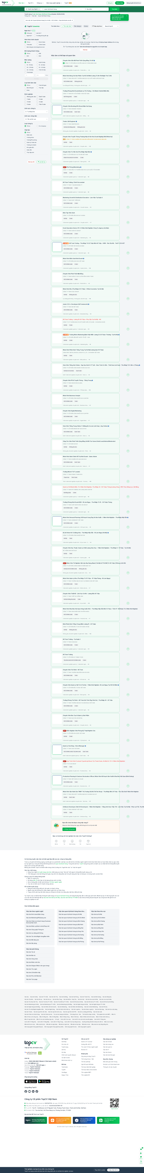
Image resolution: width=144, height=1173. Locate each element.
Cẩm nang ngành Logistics (84, 1026)
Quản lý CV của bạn (86, 1041)
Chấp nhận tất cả (113, 1170)
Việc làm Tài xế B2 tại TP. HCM (61, 1001)
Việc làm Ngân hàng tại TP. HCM (97, 1004)
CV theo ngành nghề (55, 882)
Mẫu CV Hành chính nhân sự (102, 1016)
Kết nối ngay (40, 1065)
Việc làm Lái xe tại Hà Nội (105, 999)
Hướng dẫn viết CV (86, 1044)
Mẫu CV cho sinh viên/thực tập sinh (44, 1019)
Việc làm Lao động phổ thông (34, 933)
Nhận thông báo (70, 829)
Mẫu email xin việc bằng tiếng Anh (100, 1024)
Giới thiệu (64, 1041)
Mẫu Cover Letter (108, 1021)
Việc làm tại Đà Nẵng (97, 938)
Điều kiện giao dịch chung (110, 1061)
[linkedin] (33, 1091)
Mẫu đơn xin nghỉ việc (64, 1024)
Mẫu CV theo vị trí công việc (31, 1016)
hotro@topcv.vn (33, 1063)
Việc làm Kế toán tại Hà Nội (76, 1001)
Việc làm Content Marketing (91, 1006)
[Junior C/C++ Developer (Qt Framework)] (57, 308)
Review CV (84, 1049)
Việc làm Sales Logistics (88, 1009)
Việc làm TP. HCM (43, 996)
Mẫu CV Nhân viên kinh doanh (87, 1016)
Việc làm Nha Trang (57, 999)
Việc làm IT (106, 1049)
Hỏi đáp (64, 1052)
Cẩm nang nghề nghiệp (53, 3)
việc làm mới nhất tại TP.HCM (69, 897)
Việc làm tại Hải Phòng (97, 941)
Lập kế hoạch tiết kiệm (87, 1064)
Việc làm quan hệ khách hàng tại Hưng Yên (71, 931)
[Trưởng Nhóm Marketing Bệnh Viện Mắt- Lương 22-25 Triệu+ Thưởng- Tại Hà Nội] (57, 338)
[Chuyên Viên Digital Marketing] (57, 414)
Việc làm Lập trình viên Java (55, 1011)
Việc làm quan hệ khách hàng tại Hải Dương (71, 934)
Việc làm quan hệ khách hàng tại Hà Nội (70, 914)
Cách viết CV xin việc (66, 1019)
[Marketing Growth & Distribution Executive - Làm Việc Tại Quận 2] (57, 201)
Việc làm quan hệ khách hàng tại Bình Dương (72, 921)
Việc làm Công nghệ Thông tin (35, 929)
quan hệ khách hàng (62, 863)
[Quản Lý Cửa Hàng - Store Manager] (57, 749)
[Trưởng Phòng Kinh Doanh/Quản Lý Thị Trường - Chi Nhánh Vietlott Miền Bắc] (57, 94)
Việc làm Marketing (62, 1006)
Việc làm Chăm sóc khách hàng (32, 1014)
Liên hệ (64, 1049)
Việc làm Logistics (75, 1009)
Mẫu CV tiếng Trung (64, 1016)
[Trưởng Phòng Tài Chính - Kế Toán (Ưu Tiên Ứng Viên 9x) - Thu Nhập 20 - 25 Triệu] (57, 704)
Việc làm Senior (107, 1052)
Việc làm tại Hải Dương (97, 934)
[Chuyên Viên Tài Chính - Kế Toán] (57, 673)
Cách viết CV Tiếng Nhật (43, 1021)
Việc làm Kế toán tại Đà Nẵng (107, 1001)
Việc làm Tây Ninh (28, 999)
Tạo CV (30, 3)
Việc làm (21, 3)
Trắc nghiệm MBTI (86, 1072)
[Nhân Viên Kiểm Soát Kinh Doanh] (57, 262)
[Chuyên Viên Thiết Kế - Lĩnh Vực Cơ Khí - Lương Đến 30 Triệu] (57, 597)
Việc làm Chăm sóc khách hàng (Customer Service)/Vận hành (38, 921)
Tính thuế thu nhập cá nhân (88, 1014)
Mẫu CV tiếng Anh (44, 1016)
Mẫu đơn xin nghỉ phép (51, 1024)
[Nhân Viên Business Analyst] (57, 399)
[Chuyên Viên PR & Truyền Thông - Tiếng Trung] (57, 384)
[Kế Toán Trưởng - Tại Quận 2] (57, 643)
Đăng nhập (119, 3)
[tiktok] (37, 1091)
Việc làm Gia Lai (47, 999)
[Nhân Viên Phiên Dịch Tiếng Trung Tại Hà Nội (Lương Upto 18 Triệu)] (57, 353)
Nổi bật (66, 243)
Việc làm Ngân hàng (50, 1009)
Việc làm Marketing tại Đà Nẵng (64, 1004)
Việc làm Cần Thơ (53, 996)
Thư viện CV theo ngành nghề (89, 1047)
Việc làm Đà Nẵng (63, 996)
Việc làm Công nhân (32, 959)
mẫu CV (35, 880)
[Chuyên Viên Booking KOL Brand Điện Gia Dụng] (57, 110)
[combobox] (36, 111)
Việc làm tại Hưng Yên (97, 931)
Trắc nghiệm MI (85, 1075)
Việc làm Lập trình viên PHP (69, 1011)
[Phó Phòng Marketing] (57, 170)
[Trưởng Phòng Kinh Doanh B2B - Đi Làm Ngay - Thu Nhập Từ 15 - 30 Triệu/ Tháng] (57, 506)
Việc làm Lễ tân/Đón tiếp (33, 972)
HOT (64, 167)
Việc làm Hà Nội (34, 996)
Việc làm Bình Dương (96, 996)
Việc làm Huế (81, 999)
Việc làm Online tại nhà (46, 1014)
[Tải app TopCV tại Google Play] (44, 1081)
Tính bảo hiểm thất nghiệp (88, 1067)
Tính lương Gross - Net (75, 1014)
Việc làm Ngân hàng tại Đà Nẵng (32, 1006)
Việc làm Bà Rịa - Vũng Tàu (69, 999)
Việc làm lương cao (108, 1044)
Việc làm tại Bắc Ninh (97, 924)
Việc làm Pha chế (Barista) (33, 976)
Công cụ (39, 3)
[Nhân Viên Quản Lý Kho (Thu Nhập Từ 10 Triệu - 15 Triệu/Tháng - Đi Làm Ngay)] (57, 582)
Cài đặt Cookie (66, 1057)
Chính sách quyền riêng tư (69, 1055)
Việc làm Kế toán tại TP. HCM (91, 1001)
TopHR (63, 1069)
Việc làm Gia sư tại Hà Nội (92, 999)
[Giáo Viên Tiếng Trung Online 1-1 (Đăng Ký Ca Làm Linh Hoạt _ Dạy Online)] (57, 429)
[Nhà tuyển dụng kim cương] (64, 63)
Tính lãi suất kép (85, 1061)
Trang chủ (27, 16)
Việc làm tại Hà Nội (96, 914)
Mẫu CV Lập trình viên (29, 1019)
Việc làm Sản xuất (97, 1011)
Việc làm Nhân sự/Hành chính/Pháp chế (37, 926)
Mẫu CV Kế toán (75, 1016)
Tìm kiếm (114, 9)
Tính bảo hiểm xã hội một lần (89, 1069)
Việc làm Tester (28, 1011)
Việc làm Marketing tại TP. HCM (47, 1004)
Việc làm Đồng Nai (106, 996)
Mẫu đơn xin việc (86, 1024)
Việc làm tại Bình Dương (98, 921)
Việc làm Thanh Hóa (85, 996)
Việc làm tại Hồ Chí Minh (98, 917)
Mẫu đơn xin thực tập (75, 1024)
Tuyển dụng (65, 1047)
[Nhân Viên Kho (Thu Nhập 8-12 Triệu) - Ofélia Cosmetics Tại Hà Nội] (57, 292)
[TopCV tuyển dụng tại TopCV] (40, 1044)
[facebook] (25, 1091)
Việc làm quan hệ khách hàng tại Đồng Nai (71, 928)
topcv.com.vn (114, 1108)
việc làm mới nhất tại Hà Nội (52, 897)
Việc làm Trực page (31, 979)
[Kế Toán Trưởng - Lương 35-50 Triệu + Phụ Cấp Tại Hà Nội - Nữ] (57, 323)
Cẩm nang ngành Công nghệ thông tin (33, 1026)
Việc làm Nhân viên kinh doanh (48, 1006)
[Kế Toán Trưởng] (57, 658)
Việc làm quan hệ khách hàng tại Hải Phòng (71, 941)
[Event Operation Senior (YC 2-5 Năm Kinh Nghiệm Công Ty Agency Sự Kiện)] (57, 231)
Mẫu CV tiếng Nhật (54, 1016)
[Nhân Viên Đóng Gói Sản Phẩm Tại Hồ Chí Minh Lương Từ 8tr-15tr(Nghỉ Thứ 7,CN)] (57, 79)
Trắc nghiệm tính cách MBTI (103, 1014)
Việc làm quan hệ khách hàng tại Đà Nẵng (71, 938)
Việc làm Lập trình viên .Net (40, 1011)
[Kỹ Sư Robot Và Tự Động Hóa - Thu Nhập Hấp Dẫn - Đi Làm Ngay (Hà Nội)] (57, 536)
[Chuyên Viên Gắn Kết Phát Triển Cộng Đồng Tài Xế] (57, 64)
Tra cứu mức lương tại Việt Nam (61, 1014)
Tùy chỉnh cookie (100, 1170)
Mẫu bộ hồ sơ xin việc (29, 1024)
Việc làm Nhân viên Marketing (75, 1006)
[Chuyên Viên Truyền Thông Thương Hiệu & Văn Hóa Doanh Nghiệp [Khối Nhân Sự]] (57, 140)
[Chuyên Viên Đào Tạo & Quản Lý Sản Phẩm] (57, 719)
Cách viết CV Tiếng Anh (100, 1019)
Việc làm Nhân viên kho (33, 962)
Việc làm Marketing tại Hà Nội (31, 1004)
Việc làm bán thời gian (109, 1055)
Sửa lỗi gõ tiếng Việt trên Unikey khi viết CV (92, 1021)
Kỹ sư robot (83, 542)
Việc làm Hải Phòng (73, 996)
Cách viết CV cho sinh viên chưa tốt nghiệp (82, 1019)
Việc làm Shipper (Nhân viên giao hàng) (37, 965)
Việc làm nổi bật (107, 1041)
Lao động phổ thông (68, 85)
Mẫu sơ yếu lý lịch (40, 1024)
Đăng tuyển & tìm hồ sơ (134, 3)
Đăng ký (110, 3)
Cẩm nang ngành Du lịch (70, 1026)
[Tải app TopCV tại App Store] (30, 1081)
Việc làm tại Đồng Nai (97, 928)
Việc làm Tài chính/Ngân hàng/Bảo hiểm (37, 936)
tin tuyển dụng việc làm (44, 872)
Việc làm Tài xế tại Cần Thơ (31, 1001)
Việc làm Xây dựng (31, 943)
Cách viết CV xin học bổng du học (72, 1021)
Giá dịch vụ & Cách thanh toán (111, 1064)
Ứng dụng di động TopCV (88, 1056)
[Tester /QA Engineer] (57, 125)
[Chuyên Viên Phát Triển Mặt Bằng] (57, 277)
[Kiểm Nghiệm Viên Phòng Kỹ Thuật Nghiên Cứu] (57, 734)
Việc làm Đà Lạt (38, 999)
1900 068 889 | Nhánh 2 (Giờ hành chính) (42, 1061)
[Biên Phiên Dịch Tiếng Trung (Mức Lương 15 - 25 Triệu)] (57, 627)
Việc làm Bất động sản (32, 940)
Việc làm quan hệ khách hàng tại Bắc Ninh (71, 924)
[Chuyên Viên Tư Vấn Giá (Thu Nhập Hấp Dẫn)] (57, 155)
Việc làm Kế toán (103, 1006)
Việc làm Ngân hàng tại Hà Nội (80, 1004)
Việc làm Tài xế (30, 952)
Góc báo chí (65, 1044)
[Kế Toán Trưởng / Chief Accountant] (57, 186)
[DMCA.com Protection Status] (40, 1053)
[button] (128, 70)
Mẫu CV (113, 1014)
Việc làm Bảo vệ (30, 955)
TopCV (67, 3)
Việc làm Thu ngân (31, 969)
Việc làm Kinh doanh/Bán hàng (35, 914)
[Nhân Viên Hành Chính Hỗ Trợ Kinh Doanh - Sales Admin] (57, 460)
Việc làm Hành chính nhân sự (63, 1009)
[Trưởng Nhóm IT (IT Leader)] (57, 475)
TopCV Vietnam (35, 1067)
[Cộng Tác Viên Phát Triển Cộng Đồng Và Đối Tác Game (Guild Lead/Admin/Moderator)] (57, 445)
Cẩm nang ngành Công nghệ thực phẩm (53, 1026)
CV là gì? (57, 1019)
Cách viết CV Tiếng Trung (57, 1021)
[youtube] (29, 1091)
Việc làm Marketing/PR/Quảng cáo (36, 917)
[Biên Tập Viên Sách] (57, 216)
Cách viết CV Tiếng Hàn (30, 1021)
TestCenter (65, 1067)
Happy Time (65, 1075)
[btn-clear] (81, 9)
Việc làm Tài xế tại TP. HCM (45, 1001)
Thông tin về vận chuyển (110, 1067)
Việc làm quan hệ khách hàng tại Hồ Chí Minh (72, 917)
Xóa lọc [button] (31, 162)
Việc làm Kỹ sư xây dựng (111, 1009)
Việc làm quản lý (107, 1047)
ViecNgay (64, 1072)
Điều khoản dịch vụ (67, 1060)
